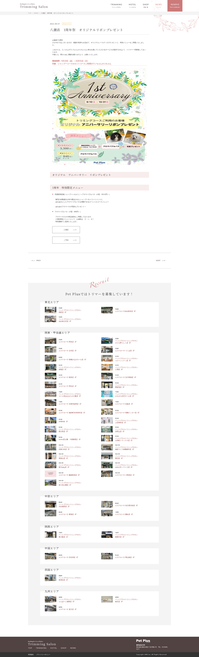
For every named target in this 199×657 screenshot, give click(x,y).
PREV (38, 261)
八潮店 (66, 230)
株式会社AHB (140, 645)
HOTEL (53, 648)
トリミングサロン (116, 7)
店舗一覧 (145, 7)
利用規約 (31, 654)
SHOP (63, 648)
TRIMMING (41, 648)
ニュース (158, 7)
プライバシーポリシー (43, 654)
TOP (30, 648)
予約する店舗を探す (175, 7)
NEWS (73, 648)
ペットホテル (132, 7)
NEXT (158, 261)
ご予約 (66, 240)
